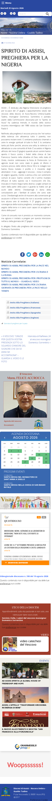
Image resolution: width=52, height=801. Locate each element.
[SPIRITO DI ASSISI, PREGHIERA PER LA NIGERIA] (26, 87)
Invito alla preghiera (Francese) (25, 307)
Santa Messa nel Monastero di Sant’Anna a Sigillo (20, 478)
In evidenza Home (16, 38)
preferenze (6, 238)
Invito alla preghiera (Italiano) (24, 302)
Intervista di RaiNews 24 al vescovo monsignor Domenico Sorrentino (39, 339)
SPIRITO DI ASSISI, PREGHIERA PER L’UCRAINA (23, 284)
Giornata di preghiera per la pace (15, 323)
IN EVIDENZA (5, 38)
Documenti (9, 425)
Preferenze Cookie (39, 800)
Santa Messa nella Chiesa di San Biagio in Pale (24, 486)
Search (47, 14)
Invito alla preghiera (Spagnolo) (25, 312)
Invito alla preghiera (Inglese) (24, 317)
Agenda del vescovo (13, 421)
